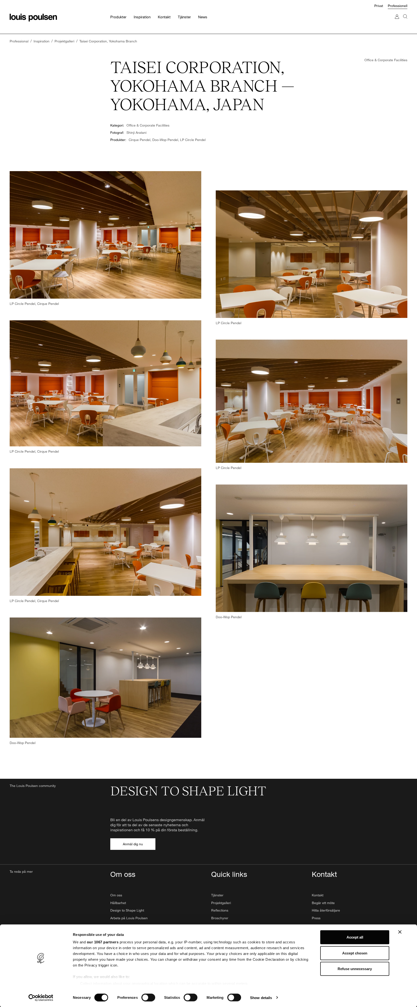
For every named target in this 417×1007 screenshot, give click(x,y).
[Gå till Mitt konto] (397, 21)
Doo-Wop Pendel (165, 140)
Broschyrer (219, 918)
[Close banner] (400, 932)
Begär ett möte (323, 903)
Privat (378, 6)
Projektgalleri (221, 903)
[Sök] (405, 21)
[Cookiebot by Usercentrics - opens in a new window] (41, 997)
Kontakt (317, 895)
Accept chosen (354, 953)
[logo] (33, 17)
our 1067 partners (103, 942)
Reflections (219, 910)
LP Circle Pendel (193, 140)
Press (316, 918)
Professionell (397, 6)
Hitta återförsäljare (326, 910)
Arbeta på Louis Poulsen (129, 918)
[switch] (148, 997)
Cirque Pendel (139, 140)
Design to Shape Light (127, 910)
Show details (261, 997)
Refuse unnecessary (355, 969)
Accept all (355, 937)
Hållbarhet (118, 903)
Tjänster (217, 895)
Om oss (116, 895)
